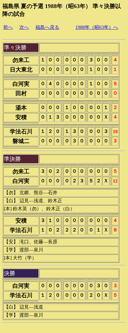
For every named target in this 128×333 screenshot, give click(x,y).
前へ (8, 27)
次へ (24, 27)
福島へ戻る (47, 27)
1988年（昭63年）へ (96, 27)
